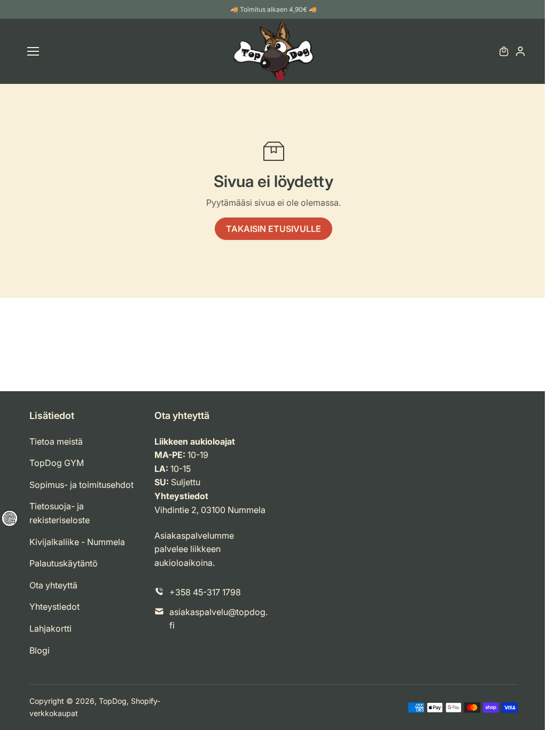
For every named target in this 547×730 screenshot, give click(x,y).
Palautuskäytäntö (63, 563)
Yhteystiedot (54, 606)
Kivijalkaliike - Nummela (77, 542)
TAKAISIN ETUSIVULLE (273, 228)
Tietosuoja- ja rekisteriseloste (59, 513)
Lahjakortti (50, 628)
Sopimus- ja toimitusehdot (81, 484)
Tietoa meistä (56, 441)
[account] (520, 51)
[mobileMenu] (33, 51)
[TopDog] (273, 51)
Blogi (39, 650)
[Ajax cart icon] (503, 51)
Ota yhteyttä (53, 585)
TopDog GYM (56, 462)
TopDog (113, 700)
